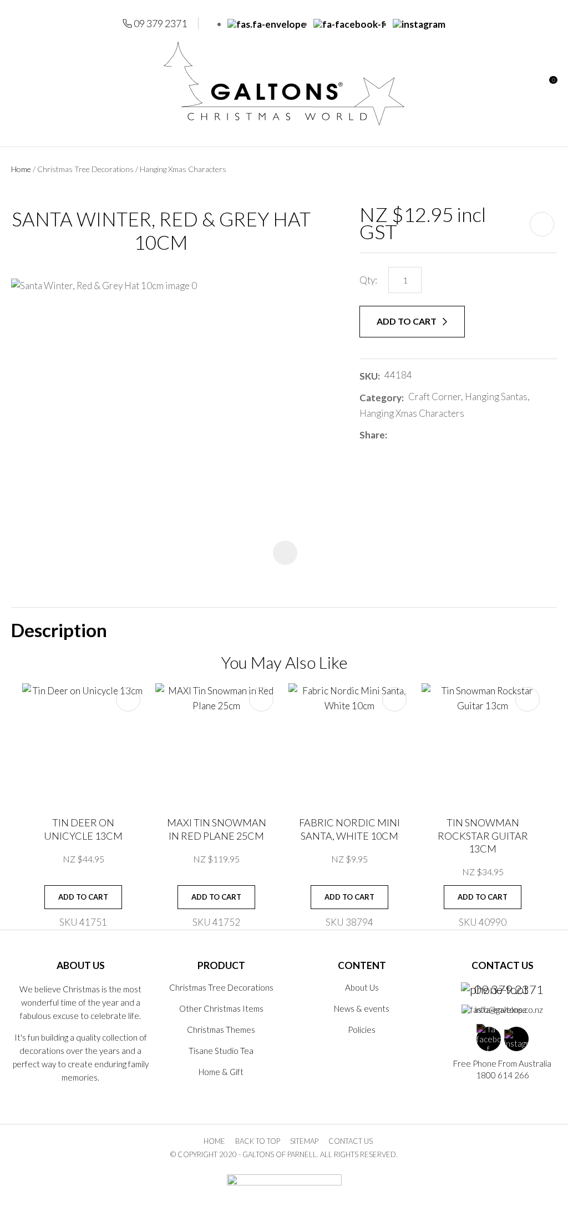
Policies (362, 1030)
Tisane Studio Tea (221, 1051)
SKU (368, 376)
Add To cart (83, 896)
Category (380, 397)
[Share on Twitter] (408, 435)
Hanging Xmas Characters (183, 169)
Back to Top (257, 1141)
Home (21, 169)
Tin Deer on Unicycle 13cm (83, 828)
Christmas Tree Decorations (85, 169)
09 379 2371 (160, 23)
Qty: (368, 280)
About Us (362, 987)
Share (372, 435)
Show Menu (17, 83)
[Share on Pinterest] (441, 435)
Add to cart (407, 321)
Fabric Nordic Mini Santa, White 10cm (349, 828)
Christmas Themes (221, 1030)
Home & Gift (221, 1072)
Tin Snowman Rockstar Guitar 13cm (483, 835)
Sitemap (304, 1141)
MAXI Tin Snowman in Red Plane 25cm (216, 828)
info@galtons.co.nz (509, 1010)
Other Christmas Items (221, 1008)
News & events (361, 1008)
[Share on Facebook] (393, 434)
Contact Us (350, 1141)
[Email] (424, 435)
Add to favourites (128, 699)
